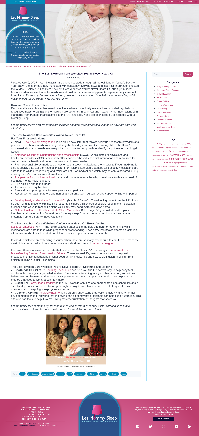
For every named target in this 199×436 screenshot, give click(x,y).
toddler (165, 170)
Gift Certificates (29, 417)
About (33, 412)
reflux (153, 166)
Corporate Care (29, 419)
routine (158, 166)
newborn (61, 374)
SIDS (173, 166)
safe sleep (164, 166)
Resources (168, 2)
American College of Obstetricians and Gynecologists (47, 154)
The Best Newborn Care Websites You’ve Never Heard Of (76, 73)
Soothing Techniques (58, 270)
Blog (40, 412)
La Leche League (102, 243)
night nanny (80, 374)
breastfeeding (33, 374)
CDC (169, 147)
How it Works (143, 2)
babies (154, 144)
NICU (70, 374)
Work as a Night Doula (166, 127)
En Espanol (162, 98)
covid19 (181, 147)
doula (186, 148)
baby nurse (178, 144)
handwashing (164, 151)
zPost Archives (163, 131)
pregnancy (190, 162)
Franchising (43, 410)
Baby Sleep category (42, 282)
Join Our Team (44, 414)
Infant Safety (162, 109)
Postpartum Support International (35, 177)
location (32, 423)
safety (170, 166)
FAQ (39, 417)
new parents (156, 159)
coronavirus (174, 147)
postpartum (114, 374)
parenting (157, 162)
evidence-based (48, 374)
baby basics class (166, 144)
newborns (189, 155)
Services (179, 2)
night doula (165, 159)
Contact (189, 2)
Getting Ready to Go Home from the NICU (40, 200)
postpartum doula (181, 163)
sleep (124, 374)
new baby (158, 155)
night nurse (92, 374)
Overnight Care (29, 407)
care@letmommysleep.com (25, 426)
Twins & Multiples (164, 123)
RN (155, 166)
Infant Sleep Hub (164, 112)
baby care (172, 144)
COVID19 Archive (164, 94)
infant (170, 151)
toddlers (170, 170)
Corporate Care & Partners (168, 90)
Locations (156, 2)
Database (28, 226)
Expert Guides (21, 66)
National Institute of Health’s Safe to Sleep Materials (46, 210)
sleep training (160, 170)
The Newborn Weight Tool (40, 141)
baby (22, 374)
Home (132, 2)
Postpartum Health (164, 120)
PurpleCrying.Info (49, 292)
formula (158, 151)
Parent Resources (28, 410)
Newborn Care (163, 116)
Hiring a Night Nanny (165, 105)
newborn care (177, 155)
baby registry (183, 144)
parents (103, 374)
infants (175, 151)
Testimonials (163, 419)
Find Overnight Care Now (25, 2)
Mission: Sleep (44, 407)
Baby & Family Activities (167, 87)
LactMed (16, 226)
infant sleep (182, 151)
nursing (153, 162)
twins (174, 170)
